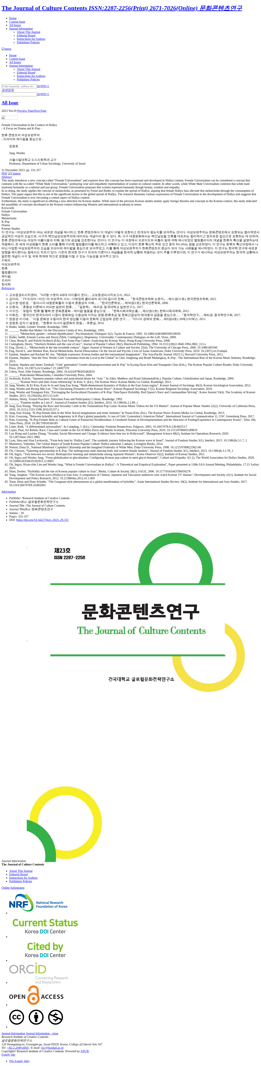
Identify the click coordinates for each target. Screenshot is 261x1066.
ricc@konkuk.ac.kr (52, 1047)
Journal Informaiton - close (42, 1033)
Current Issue (17, 21)
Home (13, 18)
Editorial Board (26, 35)
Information (9, 491)
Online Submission (13, 887)
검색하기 (43, 86)
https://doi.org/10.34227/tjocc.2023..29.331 (42, 520)
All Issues (15, 25)
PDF (4, 173)
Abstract (7, 177)
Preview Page (25, 110)
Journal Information (21, 28)
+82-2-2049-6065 (18, 1047)
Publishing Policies (28, 42)
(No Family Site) (19, 1061)
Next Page (40, 110)
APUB (84, 1051)
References (8, 288)
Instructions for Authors (31, 39)
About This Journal (28, 32)
